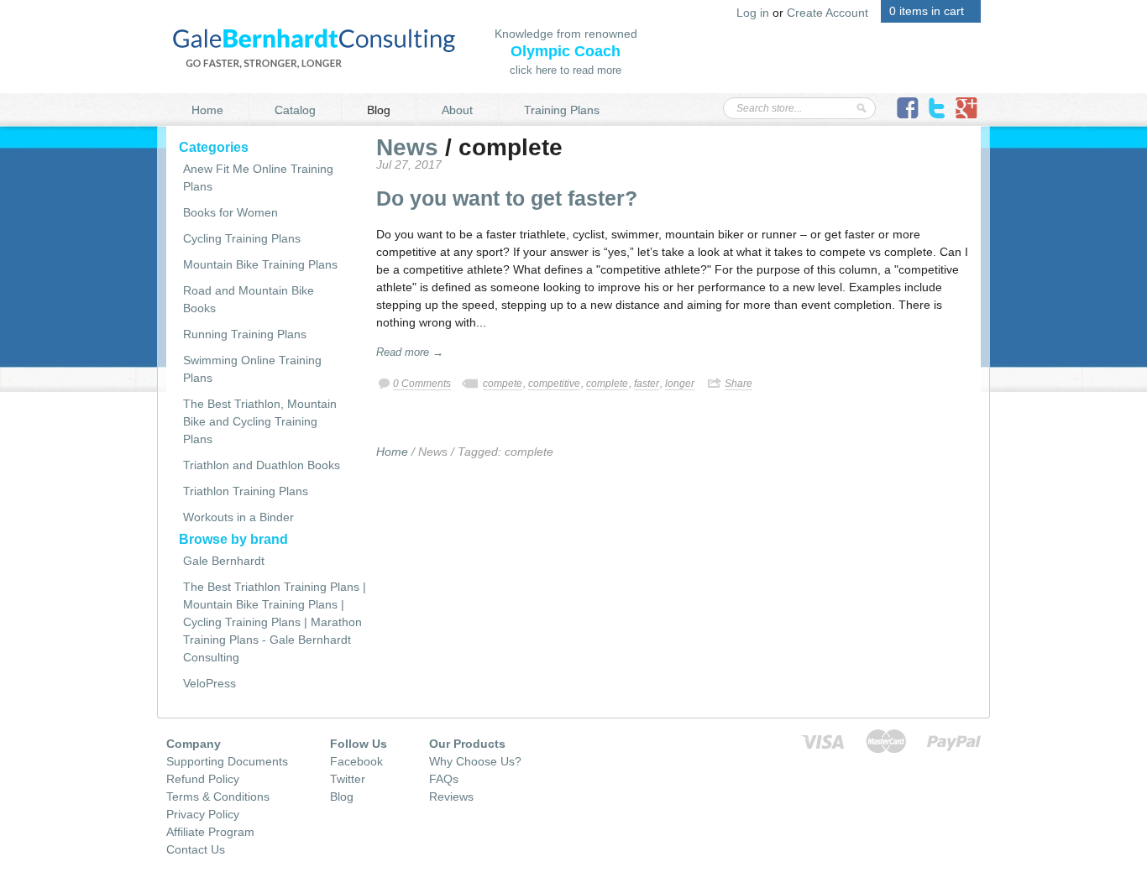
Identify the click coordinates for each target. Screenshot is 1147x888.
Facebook (356, 761)
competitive (554, 383)
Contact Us (195, 849)
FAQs (443, 779)
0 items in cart (926, 11)
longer (679, 383)
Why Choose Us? (475, 761)
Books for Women (230, 212)
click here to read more (565, 70)
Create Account (827, 12)
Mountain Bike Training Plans (260, 264)
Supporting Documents (227, 761)
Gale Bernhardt (223, 560)
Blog (378, 110)
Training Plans (562, 110)
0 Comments (422, 383)
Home (207, 110)
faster (646, 383)
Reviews (451, 796)
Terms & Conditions (218, 796)
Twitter (347, 779)
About (457, 110)
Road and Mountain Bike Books (248, 299)
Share (738, 383)
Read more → (409, 352)
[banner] (314, 46)
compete (502, 383)
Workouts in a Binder (238, 517)
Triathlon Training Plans (245, 491)
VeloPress (209, 683)
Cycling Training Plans (242, 238)
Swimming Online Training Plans (252, 368)
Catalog (295, 110)
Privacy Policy (202, 814)
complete (607, 383)
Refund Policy (202, 779)
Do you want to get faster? (506, 198)
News (407, 147)
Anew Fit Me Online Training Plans (258, 177)
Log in (752, 12)
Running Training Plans (244, 334)
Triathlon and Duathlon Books (261, 465)
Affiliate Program (210, 831)
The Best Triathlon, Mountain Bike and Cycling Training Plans (260, 421)
